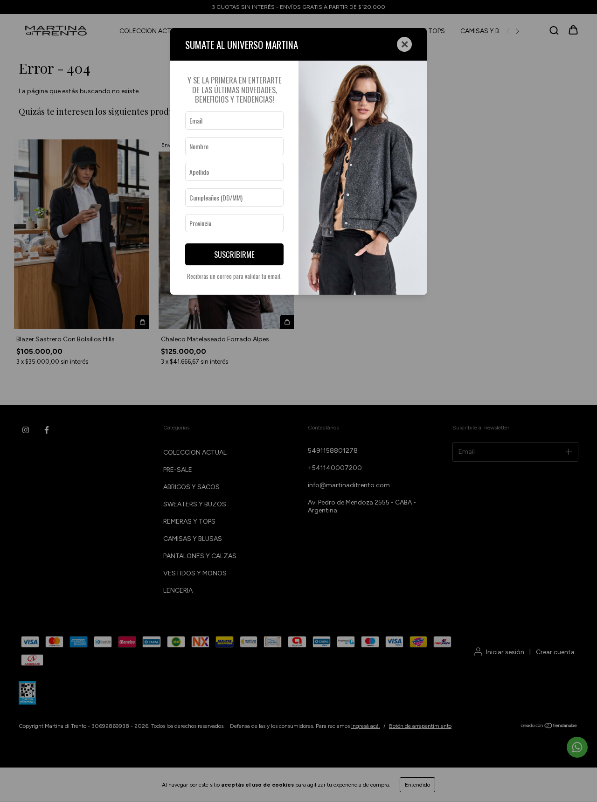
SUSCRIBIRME (234, 254)
